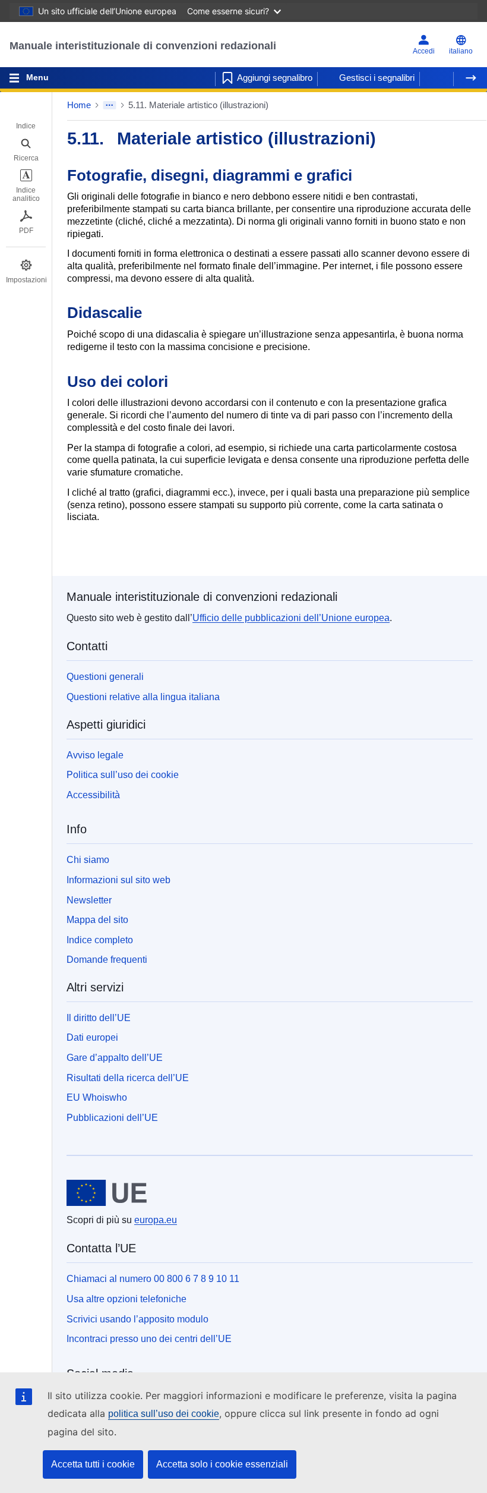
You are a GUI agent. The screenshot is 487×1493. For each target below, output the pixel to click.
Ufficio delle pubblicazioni (291, 618)
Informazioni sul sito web (118, 880)
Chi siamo (88, 860)
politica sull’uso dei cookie (163, 1414)
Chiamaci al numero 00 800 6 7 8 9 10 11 (153, 1279)
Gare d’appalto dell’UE (115, 1058)
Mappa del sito (97, 920)
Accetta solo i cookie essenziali (222, 1464)
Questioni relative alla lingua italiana (143, 697)
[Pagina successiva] (470, 78)
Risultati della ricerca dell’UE (128, 1078)
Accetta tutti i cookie (93, 1464)
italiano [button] (461, 51)
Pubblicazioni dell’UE (112, 1118)
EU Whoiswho (97, 1097)
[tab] (26, 117)
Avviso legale (95, 755)
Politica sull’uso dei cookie (123, 775)
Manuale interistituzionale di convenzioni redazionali (143, 46)
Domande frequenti (107, 960)
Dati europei (92, 1037)
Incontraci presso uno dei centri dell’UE (149, 1339)
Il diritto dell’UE (99, 1018)
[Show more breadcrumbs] (109, 105)
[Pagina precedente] (436, 78)
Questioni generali (105, 677)
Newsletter (89, 900)
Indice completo (100, 940)
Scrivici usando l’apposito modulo (137, 1319)
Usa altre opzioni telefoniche (126, 1299)
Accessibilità (93, 795)
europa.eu (155, 1220)
